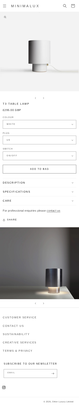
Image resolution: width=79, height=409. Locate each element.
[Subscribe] (53, 373)
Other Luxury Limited (62, 402)
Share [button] (12, 219)
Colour (8, 117)
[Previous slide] (35, 303)
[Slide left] (35, 98)
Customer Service (20, 317)
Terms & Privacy (18, 350)
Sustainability (16, 334)
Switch (8, 149)
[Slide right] (44, 98)
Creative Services (20, 342)
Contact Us (13, 325)
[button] (5, 6)
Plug (6, 133)
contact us (53, 210)
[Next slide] (44, 303)
